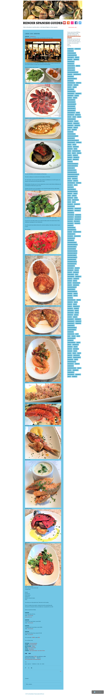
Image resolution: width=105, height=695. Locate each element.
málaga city (70, 302)
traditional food (71, 365)
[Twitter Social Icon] (80, 22)
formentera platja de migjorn (72, 172)
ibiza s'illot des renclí (71, 238)
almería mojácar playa (71, 82)
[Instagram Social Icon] (72, 22)
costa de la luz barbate (72, 133)
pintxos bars (70, 314)
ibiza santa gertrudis (71, 265)
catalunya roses (71, 125)
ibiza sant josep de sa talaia (72, 253)
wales (69, 376)
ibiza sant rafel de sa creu (72, 259)
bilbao (70, 116)
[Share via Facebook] (25, 667)
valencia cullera (76, 370)
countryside (79, 142)
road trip (74, 336)
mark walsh (70, 295)
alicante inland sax (71, 63)
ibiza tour (77, 270)
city (40, 663)
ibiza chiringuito (78, 219)
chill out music (77, 125)
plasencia (76, 314)
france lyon (76, 180)
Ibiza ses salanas (71, 57)
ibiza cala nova (78, 214)
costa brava (74, 129)
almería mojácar (71, 80)
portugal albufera (71, 319)
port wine (70, 316)
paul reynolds (70, 308)
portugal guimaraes (71, 321)
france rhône (79, 182)
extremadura (75, 155)
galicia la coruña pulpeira (72, 189)
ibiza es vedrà (77, 223)
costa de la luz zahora (71, 142)
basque (75, 97)
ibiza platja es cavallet (71, 233)
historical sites (70, 197)
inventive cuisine (71, 274)
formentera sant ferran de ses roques (73, 174)
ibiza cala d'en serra (71, 206)
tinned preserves (71, 363)
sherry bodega (76, 348)
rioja (69, 336)
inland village (76, 272)
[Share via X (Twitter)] (28, 667)
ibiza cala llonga (78, 210)
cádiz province (76, 146)
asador (70, 87)
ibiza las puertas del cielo (72, 229)
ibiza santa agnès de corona (72, 261)
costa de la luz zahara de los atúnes (73, 140)
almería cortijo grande (77, 74)
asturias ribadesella (71, 93)
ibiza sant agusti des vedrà (72, 242)
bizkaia (74, 116)
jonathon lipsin (78, 276)
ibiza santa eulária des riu (72, 263)
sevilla (70, 344)
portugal (75, 316)
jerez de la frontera (71, 276)
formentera (70, 161)
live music (70, 280)
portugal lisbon (78, 321)
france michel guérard (71, 182)
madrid (70, 282)
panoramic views (76, 306)
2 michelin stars (78, 48)
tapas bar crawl (77, 355)
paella (75, 304)
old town (70, 304)
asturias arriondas (71, 89)
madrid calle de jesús (76, 282)
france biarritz (75, 178)
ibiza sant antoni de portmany (73, 244)
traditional (77, 363)
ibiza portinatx (70, 236)
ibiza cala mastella (71, 214)
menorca (76, 295)
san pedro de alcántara (72, 338)
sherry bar (70, 348)
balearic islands (71, 95)
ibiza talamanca (71, 270)
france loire (70, 180)
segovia (79, 342)
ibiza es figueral (71, 223)
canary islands (70, 121)
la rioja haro (70, 278)
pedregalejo (76, 308)
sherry (38, 663)
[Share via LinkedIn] (31, 667)
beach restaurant (71, 114)
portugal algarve (78, 319)
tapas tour (70, 357)
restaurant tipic (71, 331)
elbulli (69, 153)
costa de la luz (70, 131)
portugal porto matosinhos (72, 329)
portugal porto (78, 323)
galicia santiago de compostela (73, 191)
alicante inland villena (71, 65)
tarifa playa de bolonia (77, 357)
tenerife (76, 359)
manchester (70, 293)
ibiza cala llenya (71, 210)
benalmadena (78, 114)
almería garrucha (71, 76)
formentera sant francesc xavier (73, 176)
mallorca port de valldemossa (72, 291)
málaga (79, 299)
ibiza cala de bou (78, 208)
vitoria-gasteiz (78, 374)
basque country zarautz (72, 108)
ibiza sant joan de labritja (72, 248)
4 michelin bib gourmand (72, 53)
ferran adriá (70, 157)
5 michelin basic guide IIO (72, 55)
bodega (79, 116)
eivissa (69, 150)
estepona (79, 153)
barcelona (70, 97)
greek (69, 195)
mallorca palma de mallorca (72, 287)
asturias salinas (79, 93)
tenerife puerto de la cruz (72, 361)
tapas (26, 663)
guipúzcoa (74, 195)
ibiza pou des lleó (78, 236)
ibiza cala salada (78, 216)
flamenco (70, 159)
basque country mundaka (72, 104)
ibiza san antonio (71, 240)
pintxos (77, 312)
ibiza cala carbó (77, 204)
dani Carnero (70, 148)
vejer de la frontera (71, 374)
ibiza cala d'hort (71, 208)
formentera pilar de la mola (72, 170)
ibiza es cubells (77, 221)
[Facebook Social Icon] (76, 22)
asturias (75, 87)
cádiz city (70, 146)
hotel (69, 199)
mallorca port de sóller (71, 289)
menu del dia (70, 297)
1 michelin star (34, 663)
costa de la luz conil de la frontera (73, 136)
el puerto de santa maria (77, 150)
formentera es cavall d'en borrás (73, 165)
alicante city (70, 59)
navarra (76, 302)
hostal (76, 197)
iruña (76, 274)
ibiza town (70, 272)
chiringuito (70, 127)
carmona (77, 121)
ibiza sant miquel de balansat (72, 257)
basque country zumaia (72, 110)
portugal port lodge (71, 323)
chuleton (76, 127)
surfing (74, 353)
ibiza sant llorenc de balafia (72, 255)
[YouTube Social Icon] (64, 22)
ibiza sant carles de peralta (72, 246)
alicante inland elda (71, 61)
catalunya (70, 123)
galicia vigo (70, 193)
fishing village (76, 157)
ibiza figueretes (71, 225)
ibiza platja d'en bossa (77, 231)
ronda (78, 336)
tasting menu (70, 359)
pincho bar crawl (71, 310)
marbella (76, 293)
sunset (70, 353)
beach (78, 112)
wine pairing (74, 376)
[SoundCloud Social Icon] (68, 22)
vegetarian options (71, 372)
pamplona (70, 306)
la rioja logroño (76, 278)
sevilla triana (70, 346)
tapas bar (29, 663)
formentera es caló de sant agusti (73, 163)
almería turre (79, 82)
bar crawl (77, 95)
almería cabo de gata (71, 70)
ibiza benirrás (70, 204)
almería (78, 65)
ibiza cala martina (71, 212)
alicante (77, 57)
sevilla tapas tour (76, 344)
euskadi (70, 155)
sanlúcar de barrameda (72, 342)
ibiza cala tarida (71, 219)
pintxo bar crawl (71, 312)
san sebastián (71, 340)
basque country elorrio (71, 99)
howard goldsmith (75, 199)
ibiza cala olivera (71, 216)
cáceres (70, 144)
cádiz (74, 144)
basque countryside (71, 112)
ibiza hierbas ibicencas (72, 227)
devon (75, 148)
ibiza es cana (70, 221)
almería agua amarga (71, 67)
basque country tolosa (71, 106)
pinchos (77, 310)
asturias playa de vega (72, 91)
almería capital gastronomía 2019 (73, 72)
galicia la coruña (71, 187)
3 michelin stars (71, 50)
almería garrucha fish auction (72, 78)
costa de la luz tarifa (71, 138)
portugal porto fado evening (72, 327)
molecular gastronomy (72, 299)
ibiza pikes (70, 231)
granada (76, 193)
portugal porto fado (71, 325)
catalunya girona (77, 123)
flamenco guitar (76, 159)
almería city (70, 74)
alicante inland (76, 59)
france (69, 178)
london (43, 663)
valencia (70, 370)
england (74, 153)
